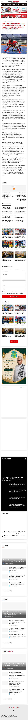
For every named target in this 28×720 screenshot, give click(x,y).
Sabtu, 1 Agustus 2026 (14, 586)
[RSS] (14, 189)
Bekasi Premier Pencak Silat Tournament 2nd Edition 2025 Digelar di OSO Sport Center (20, 259)
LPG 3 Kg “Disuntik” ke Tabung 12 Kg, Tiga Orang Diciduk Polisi (17, 629)
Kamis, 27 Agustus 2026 (9, 668)
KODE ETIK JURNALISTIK (6, 718)
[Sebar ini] (17, 31)
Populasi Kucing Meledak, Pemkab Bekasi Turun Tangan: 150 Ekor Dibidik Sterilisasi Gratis (7, 208)
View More (14, 341)
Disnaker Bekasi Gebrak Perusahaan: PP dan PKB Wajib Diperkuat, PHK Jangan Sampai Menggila (20, 208)
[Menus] (2, 1)
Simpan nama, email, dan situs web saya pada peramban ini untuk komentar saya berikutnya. (13, 292)
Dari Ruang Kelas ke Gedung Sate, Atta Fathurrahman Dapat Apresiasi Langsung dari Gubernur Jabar (17, 490)
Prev (5, 590)
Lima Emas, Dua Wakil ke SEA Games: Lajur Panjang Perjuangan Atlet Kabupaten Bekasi (20, 248)
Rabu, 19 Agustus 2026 (14, 625)
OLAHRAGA (4, 31)
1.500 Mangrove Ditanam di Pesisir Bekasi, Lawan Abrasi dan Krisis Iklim (17, 483)
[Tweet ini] (19, 31)
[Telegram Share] (22, 31)
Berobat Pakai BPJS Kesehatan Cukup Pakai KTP (14, 536)
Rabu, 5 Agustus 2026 (14, 579)
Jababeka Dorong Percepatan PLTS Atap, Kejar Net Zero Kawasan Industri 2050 (20, 221)
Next (9, 590)
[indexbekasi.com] (14, 1)
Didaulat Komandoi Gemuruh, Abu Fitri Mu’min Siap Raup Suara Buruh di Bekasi (7, 195)
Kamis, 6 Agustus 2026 (14, 572)
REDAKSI (15, 716)
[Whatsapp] (24, 31)
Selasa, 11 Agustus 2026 (14, 637)
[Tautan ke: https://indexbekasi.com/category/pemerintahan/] (25, 459)
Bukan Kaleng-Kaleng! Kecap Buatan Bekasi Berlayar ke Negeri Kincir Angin (7, 221)
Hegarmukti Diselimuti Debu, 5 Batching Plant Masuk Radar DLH (17, 635)
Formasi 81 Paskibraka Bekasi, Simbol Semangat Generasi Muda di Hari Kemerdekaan (17, 505)
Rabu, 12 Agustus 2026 (14, 631)
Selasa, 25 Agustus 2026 (9, 563)
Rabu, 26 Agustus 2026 (9, 616)
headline (5, 182)
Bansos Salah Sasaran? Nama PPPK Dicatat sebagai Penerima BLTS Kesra (17, 622)
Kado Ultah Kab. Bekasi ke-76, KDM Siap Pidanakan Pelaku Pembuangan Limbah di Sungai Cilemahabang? (17, 498)
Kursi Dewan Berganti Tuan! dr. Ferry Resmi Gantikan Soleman (17, 583)
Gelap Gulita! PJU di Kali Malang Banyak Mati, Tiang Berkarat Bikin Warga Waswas (17, 576)
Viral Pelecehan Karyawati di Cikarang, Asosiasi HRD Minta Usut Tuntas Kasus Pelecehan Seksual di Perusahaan (21, 196)
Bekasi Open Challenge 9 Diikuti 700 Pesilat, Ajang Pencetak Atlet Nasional (7, 248)
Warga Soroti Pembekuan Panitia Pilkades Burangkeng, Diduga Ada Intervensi (17, 569)
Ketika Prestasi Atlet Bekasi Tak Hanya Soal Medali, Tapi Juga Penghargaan (7, 237)
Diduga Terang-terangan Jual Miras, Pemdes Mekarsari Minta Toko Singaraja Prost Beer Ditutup (15, 532)
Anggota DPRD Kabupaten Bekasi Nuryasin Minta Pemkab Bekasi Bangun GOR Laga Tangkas (7, 259)
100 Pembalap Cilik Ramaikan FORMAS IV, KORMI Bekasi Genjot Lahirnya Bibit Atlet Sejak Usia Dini (20, 237)
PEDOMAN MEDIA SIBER (6, 716)
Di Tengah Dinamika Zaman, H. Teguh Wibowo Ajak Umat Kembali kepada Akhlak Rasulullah (12, 478)
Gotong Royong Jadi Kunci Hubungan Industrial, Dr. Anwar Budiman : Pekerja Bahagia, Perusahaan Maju (7, 216)
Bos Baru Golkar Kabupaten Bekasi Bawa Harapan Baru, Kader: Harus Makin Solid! (20, 216)
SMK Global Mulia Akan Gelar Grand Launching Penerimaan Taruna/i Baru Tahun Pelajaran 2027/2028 (20, 212)
